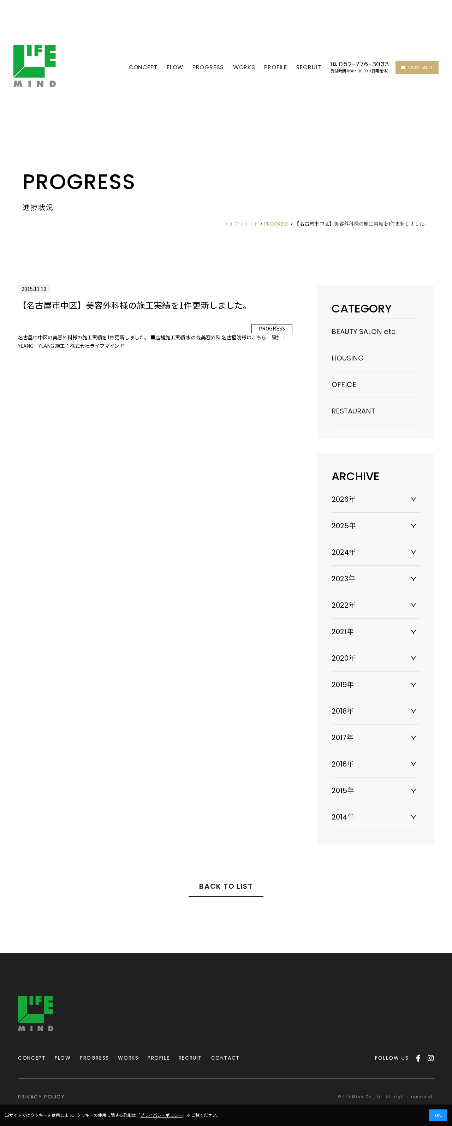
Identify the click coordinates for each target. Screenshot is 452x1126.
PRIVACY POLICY (41, 1096)
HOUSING (348, 358)
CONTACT (420, 67)
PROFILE (275, 67)
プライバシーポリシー (161, 1115)
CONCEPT (143, 67)
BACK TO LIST (225, 886)
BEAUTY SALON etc (364, 331)
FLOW (175, 67)
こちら (258, 337)
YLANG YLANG (36, 345)
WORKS (244, 67)
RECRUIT (309, 67)
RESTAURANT (353, 411)
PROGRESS (208, 67)
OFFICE (344, 384)
